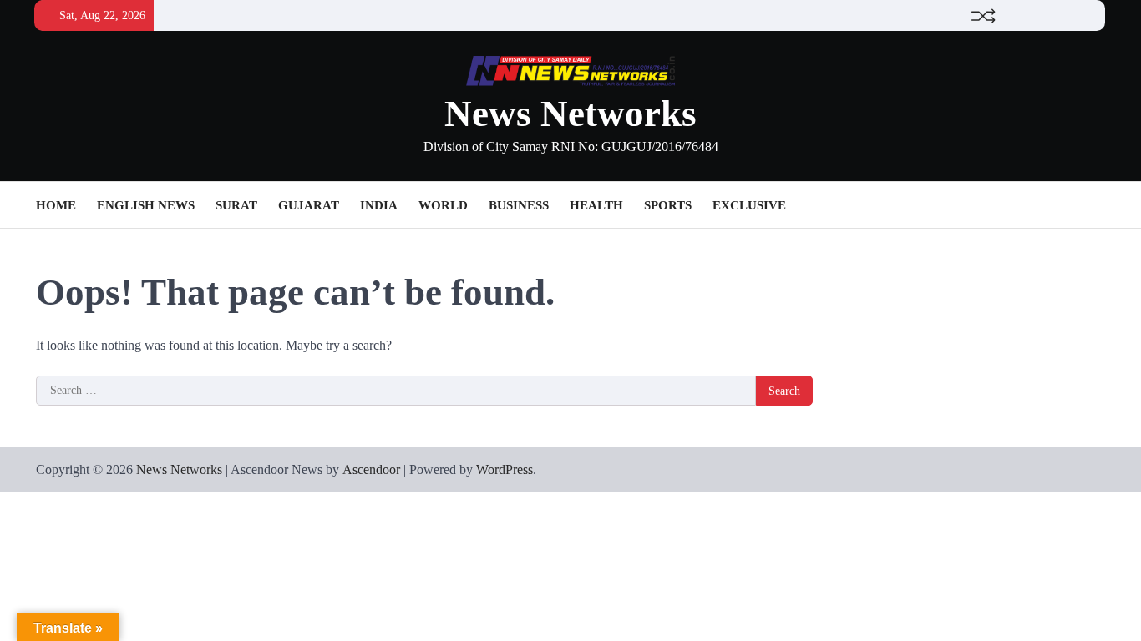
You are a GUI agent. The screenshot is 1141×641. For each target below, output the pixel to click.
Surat (236, 205)
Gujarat (308, 205)
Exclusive (749, 205)
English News (146, 205)
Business (519, 205)
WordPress (504, 469)
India (379, 205)
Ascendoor (371, 469)
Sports (668, 205)
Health (596, 205)
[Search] (1092, 205)
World (443, 205)
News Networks (570, 113)
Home (56, 205)
